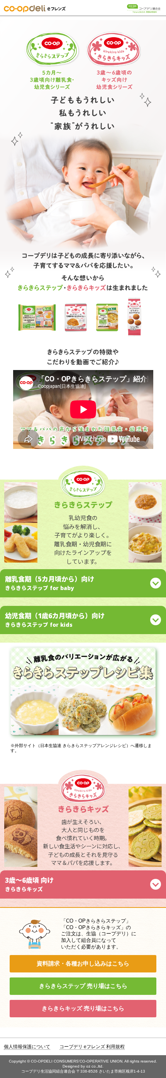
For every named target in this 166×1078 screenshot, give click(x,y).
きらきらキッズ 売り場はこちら (83, 1008)
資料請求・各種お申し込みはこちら (83, 963)
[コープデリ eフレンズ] (35, 9)
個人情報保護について (27, 1046)
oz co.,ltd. (94, 1066)
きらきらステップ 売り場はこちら (83, 985)
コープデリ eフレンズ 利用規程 (92, 1046)
